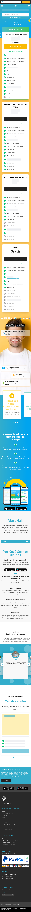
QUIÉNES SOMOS (6, 838)
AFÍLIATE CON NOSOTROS (9, 844)
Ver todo (8, 230)
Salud (3, 817)
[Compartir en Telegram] (21, 24)
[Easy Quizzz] (15, 6)
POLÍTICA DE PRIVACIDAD (8, 876)
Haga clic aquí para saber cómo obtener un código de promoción (15, 21)
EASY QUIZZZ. (7, 908)
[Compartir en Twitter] (12, 24)
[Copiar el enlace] (18, 24)
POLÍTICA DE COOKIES (8, 878)
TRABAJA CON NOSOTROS (8, 842)
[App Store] (8, 788)
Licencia (4, 815)
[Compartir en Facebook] (10, 24)
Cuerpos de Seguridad (8, 826)
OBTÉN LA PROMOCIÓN (15, 17)
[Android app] (20, 325)
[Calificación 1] (16, 375)
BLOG (3, 811)
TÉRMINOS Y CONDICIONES (9, 874)
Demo (4, 541)
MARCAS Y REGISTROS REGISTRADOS (11, 881)
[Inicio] (16, 798)
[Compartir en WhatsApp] (16, 24)
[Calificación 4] (19, 375)
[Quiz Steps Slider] (13, 422)
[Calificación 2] (17, 375)
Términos (6, 780)
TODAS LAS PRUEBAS (7, 813)
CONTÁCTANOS (6, 889)
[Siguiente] (28, 664)
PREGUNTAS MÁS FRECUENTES (10, 840)
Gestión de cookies (5, 909)
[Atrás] (2, 664)
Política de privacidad (22, 908)
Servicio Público (7, 829)
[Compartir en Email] (14, 24)
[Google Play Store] (22, 788)
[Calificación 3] (18, 375)
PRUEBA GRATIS (15, 259)
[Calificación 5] (20, 375)
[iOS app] (10, 325)
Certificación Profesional (10, 820)
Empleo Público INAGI (8, 824)
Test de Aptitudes (7, 822)
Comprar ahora (15, 189)
